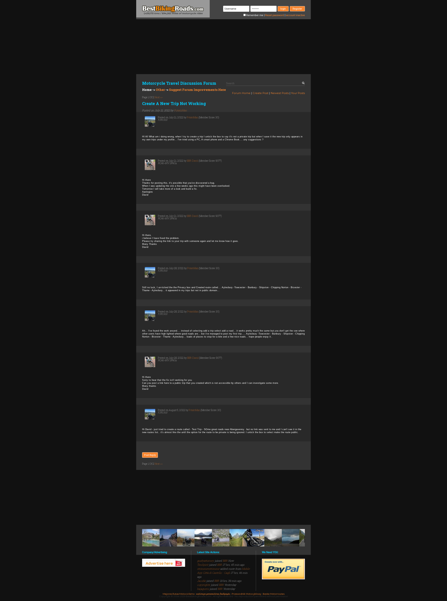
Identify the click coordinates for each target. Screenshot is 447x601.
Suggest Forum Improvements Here (197, 90)
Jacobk (201, 580)
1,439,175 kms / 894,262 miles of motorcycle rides (173, 13)
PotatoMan (180, 110)
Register (297, 8)
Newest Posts (280, 93)
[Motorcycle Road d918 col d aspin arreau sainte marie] (273, 537)
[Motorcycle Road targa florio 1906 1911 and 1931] (238, 537)
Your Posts (298, 93)
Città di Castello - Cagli (216, 572)
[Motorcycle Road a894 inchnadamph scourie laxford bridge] (203, 537)
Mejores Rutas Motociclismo (179, 593)
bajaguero (203, 589)
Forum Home (241, 93)
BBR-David (192, 160)
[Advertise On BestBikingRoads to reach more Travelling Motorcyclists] (163, 562)
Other (160, 90)
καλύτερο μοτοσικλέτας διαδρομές (213, 593)
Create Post (260, 93)
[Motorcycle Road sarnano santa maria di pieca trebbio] (151, 537)
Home (147, 90)
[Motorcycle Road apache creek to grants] (168, 537)
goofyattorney (206, 560)
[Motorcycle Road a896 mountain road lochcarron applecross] (290, 537)
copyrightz (204, 584)
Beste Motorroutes (273, 593)
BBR (225, 560)
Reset (274, 15)
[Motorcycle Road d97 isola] (255, 537)
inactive (295, 15)
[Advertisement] (223, 43)
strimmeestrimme (208, 568)
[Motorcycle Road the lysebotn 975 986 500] (220, 537)
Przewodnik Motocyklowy (246, 593)
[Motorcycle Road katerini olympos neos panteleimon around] (186, 537)
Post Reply (150, 454)
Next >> (158, 97)
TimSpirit (203, 564)
